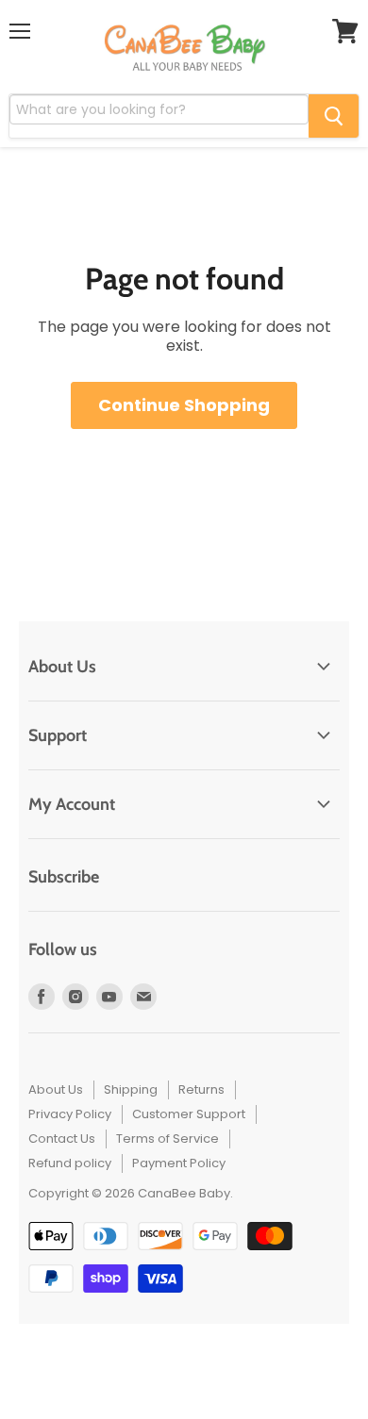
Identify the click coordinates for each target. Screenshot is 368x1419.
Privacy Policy (69, 1114)
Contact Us (61, 1138)
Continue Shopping (184, 405)
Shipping (131, 1089)
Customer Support (188, 1114)
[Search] (334, 116)
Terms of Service (167, 1138)
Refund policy (69, 1163)
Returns (201, 1089)
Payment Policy (179, 1163)
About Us (55, 1089)
